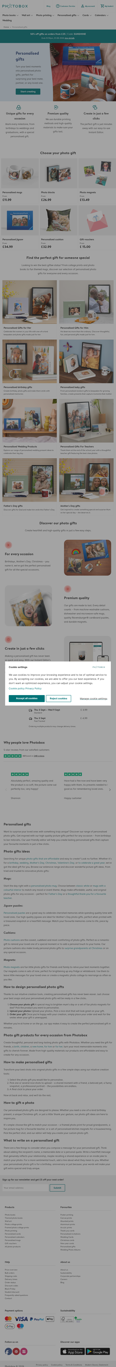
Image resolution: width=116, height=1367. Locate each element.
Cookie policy (17, 688)
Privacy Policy (33, 688)
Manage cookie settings (93, 698)
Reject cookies (58, 698)
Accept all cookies (26, 698)
